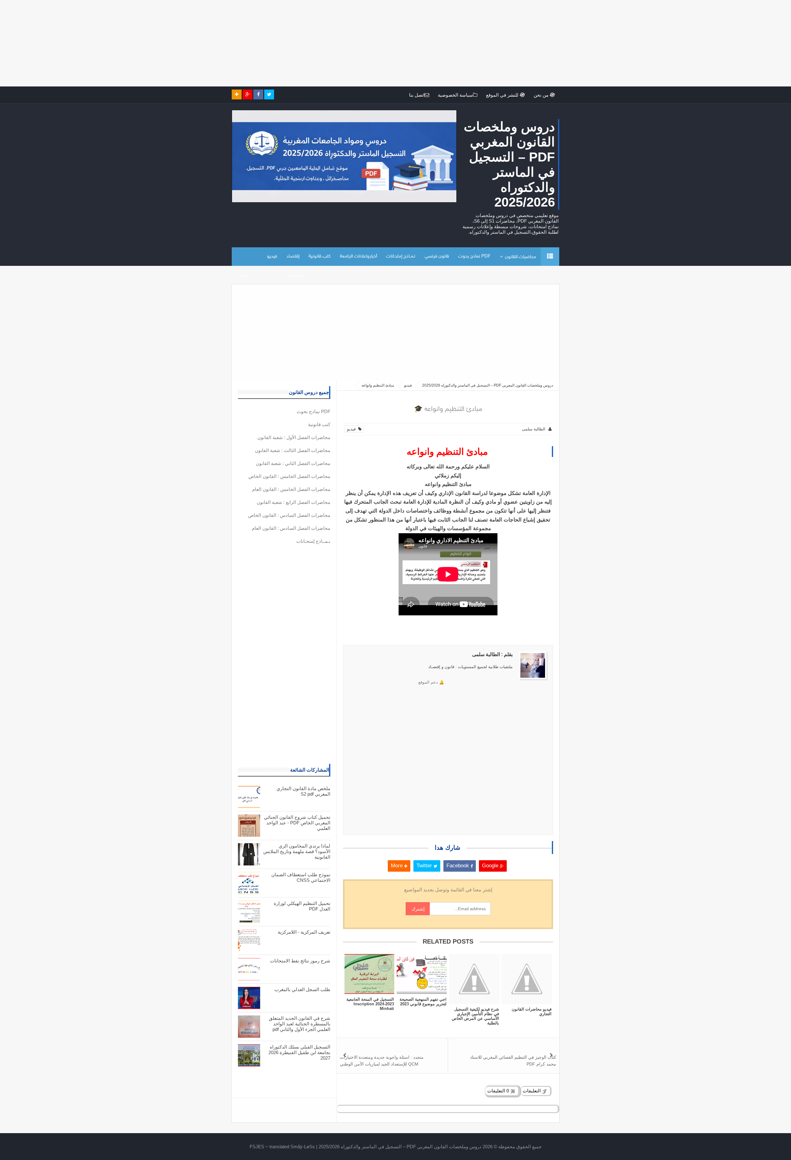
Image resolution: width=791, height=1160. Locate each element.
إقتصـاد (292, 256)
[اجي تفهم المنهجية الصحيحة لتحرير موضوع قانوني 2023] (422, 974)
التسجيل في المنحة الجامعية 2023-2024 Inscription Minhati (370, 1004)
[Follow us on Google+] (247, 94)
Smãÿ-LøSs (302, 1146)
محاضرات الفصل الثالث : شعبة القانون (292, 450)
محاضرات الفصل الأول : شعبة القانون (293, 437)
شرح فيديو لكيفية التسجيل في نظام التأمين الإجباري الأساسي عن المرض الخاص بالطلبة (475, 1016)
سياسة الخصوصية (455, 95)
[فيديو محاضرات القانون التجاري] (527, 979)
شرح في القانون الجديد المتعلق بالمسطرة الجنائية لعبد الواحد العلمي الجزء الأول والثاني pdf (299, 1024)
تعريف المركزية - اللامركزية (304, 932)
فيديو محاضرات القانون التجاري (532, 1011)
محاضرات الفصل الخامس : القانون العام (291, 489)
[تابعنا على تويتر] (269, 94)
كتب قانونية (320, 256)
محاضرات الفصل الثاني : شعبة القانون (293, 463)
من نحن (542, 95)
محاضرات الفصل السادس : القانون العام (291, 528)
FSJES (257, 1146)
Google (491, 866)
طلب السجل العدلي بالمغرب (302, 989)
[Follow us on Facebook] (258, 94)
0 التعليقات (498, 1090)
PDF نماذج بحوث (474, 256)
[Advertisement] (605, 43)
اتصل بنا (417, 95)
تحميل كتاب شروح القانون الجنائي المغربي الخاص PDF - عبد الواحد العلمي (297, 823)
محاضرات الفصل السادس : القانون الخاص (289, 515)
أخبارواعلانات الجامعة (358, 256)
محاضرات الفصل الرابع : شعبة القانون (293, 502)
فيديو (272, 256)
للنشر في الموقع (503, 95)
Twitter (425, 866)
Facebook (458, 866)
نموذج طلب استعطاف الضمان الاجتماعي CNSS (300, 877)
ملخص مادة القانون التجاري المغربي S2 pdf (303, 791)
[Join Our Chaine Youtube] (237, 94)
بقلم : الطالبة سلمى (492, 654)
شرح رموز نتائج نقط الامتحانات (300, 960)
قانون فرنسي (437, 256)
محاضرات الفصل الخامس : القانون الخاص (289, 476)
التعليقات (532, 1090)
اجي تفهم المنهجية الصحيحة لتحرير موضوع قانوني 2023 (423, 1001)
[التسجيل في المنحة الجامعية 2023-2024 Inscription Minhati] (369, 974)
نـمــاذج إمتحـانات (400, 256)
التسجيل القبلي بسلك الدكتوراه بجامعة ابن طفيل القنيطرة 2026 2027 (299, 1052)
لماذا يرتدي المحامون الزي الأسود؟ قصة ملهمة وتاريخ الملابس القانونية (296, 851)
